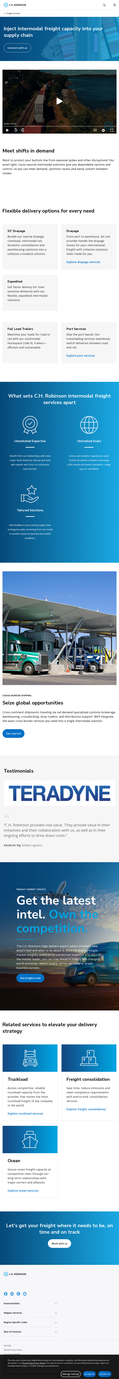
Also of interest (12, 1331)
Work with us (59, 1243)
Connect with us (17, 48)
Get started (13, 733)
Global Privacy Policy (13, 1350)
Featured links (12, 1303)
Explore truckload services (25, 1113)
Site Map (7, 1345)
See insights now (30, 978)
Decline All (105, 1374)
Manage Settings (70, 1374)
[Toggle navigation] (114, 5)
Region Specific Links (15, 1322)
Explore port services (80, 355)
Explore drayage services (83, 262)
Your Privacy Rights (12, 1354)
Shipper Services (13, 1312)
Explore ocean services (23, 1190)
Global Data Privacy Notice (34, 1363)
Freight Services (13, 13)
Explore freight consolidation (86, 1109)
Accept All (89, 1374)
